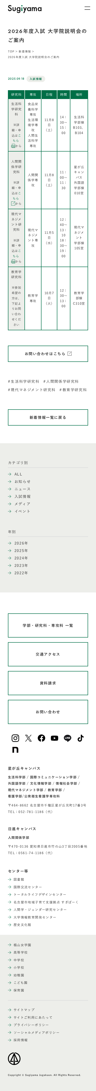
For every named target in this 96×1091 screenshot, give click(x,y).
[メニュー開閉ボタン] (84, 8)
